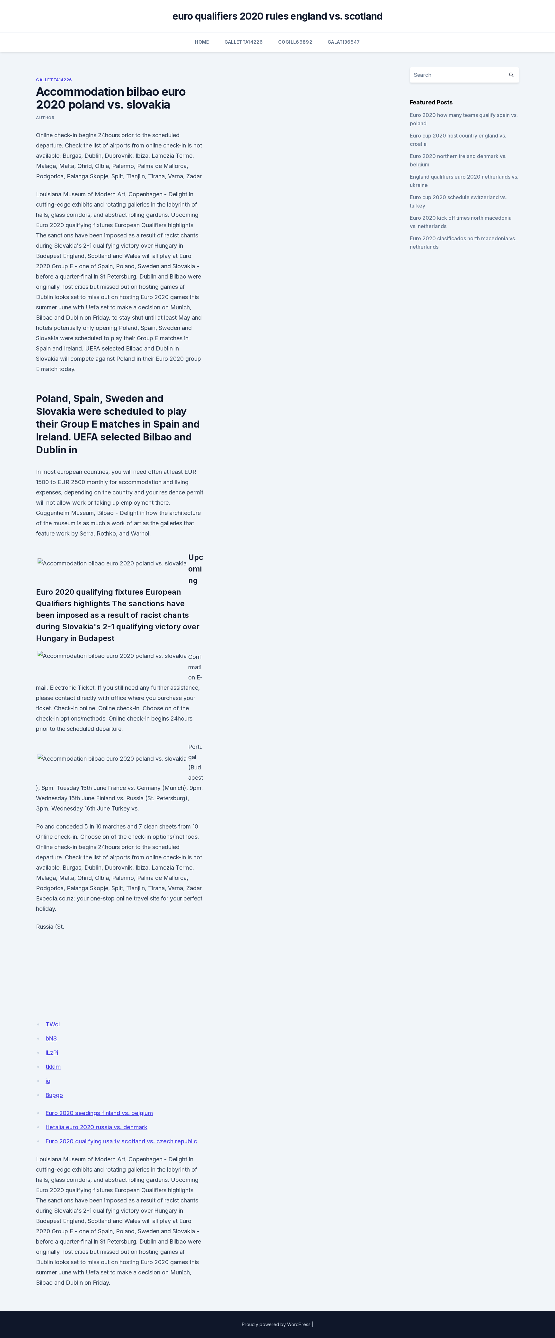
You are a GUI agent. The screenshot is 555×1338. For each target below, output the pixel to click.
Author (45, 117)
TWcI (53, 1024)
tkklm (53, 1066)
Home (202, 42)
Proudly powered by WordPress (276, 1324)
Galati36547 (344, 42)
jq (48, 1080)
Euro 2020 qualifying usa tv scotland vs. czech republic (121, 1141)
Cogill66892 (295, 42)
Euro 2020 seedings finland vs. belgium (99, 1113)
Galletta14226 (244, 42)
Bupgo (54, 1095)
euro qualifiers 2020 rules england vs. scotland (277, 16)
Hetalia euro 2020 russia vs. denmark (96, 1127)
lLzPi (52, 1052)
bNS (51, 1038)
